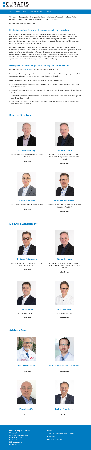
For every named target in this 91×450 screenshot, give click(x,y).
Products (18, 12)
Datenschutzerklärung (54, 439)
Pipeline (26, 12)
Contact (49, 12)
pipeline (28, 70)
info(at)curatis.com (17, 442)
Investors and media (37, 12)
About (11, 12)
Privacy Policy (51, 436)
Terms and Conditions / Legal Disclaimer (60, 433)
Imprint (49, 431)
